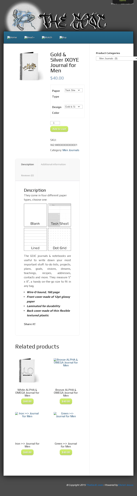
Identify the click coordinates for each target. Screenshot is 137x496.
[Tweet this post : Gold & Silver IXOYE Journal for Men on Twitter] (51, 324)
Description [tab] (27, 164)
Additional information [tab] (53, 164)
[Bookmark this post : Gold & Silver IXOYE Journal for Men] (57, 324)
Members (127, 3)
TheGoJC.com (94, 484)
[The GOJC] (12, 37)
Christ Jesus (125, 484)
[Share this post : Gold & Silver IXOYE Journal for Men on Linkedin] (45, 324)
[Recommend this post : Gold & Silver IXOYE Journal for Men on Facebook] (39, 324)
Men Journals (70, 150)
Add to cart (59, 129)
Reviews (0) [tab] (27, 175)
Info (114, 3)
